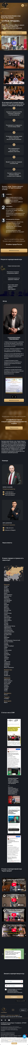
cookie (9, 1040)
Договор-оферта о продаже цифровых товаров (11, 1035)
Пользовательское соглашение (8, 1034)
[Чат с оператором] (24, 1036)
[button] (3, 954)
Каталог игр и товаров (13, 1015)
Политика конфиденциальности (8, 1032)
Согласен (14, 1043)
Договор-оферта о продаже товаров (9, 1037)
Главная (3, 1015)
